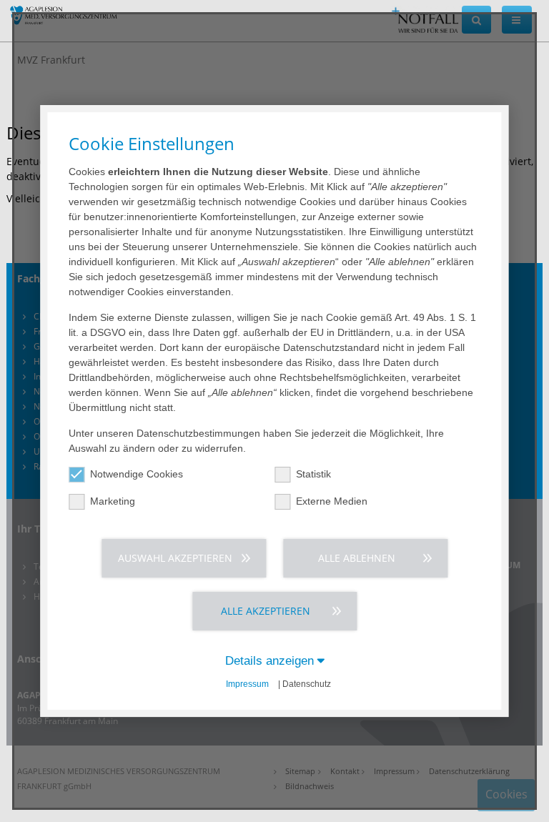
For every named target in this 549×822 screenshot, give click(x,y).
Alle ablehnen (356, 558)
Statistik (313, 474)
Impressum (247, 684)
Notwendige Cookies (136, 474)
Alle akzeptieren (265, 611)
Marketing (112, 501)
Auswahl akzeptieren (175, 558)
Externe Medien (331, 501)
